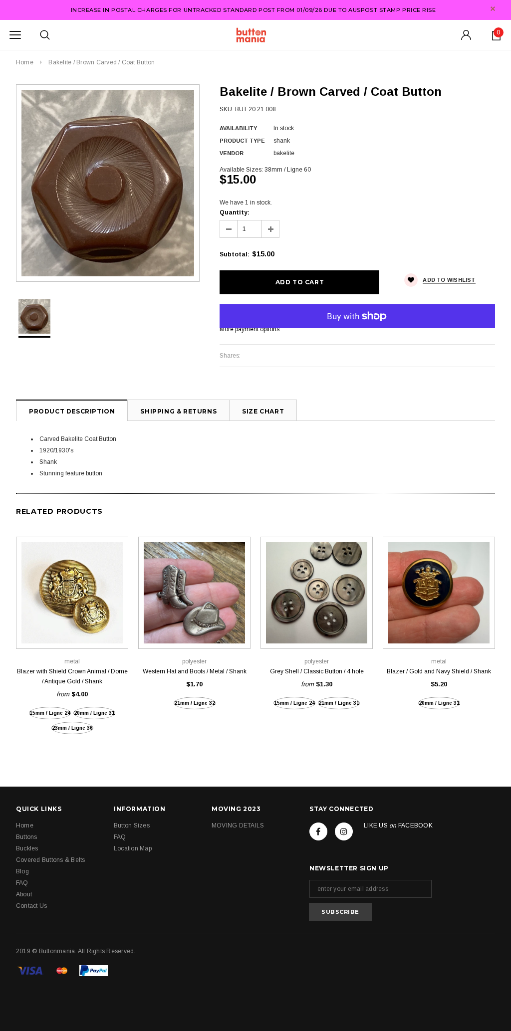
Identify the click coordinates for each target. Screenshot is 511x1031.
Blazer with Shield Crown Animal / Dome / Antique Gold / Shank (72, 676)
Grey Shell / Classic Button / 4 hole (317, 671)
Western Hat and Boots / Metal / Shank (195, 671)
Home (24, 62)
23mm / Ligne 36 (72, 728)
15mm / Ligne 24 (49, 713)
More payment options (249, 329)
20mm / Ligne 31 (94, 713)
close (493, 8)
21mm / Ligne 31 (338, 703)
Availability (238, 128)
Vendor (232, 153)
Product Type (242, 141)
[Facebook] (318, 831)
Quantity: (235, 212)
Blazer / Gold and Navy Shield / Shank (439, 671)
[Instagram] (344, 831)
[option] (107, 183)
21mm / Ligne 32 (194, 703)
